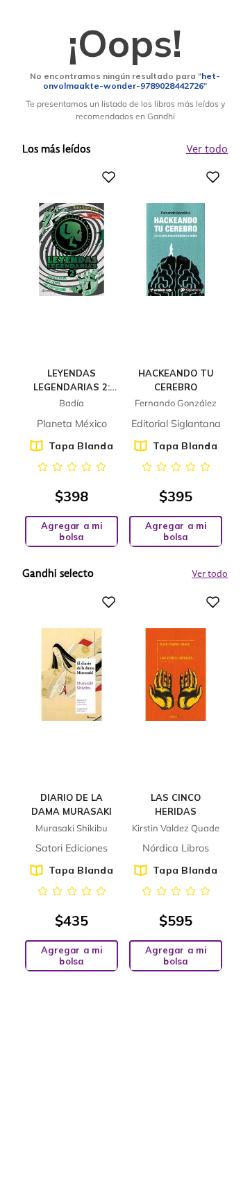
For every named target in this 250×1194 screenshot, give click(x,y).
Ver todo (210, 574)
